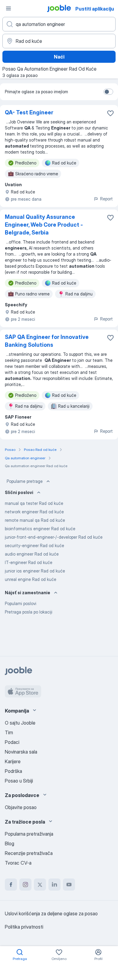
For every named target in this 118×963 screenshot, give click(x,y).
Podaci (12, 742)
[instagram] (25, 884)
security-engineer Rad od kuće (34, 545)
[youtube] (69, 884)
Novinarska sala (21, 752)
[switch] (108, 92)
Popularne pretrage (25, 481)
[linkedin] (54, 884)
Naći (59, 57)
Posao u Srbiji (19, 781)
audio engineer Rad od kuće (32, 553)
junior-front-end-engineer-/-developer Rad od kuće (54, 537)
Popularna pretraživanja (29, 834)
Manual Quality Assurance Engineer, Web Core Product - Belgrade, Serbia (44, 225)
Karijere (13, 761)
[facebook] (11, 884)
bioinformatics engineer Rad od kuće (40, 528)
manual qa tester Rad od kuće (34, 503)
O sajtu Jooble (20, 723)
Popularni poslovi (20, 603)
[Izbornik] (8, 8)
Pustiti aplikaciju (94, 9)
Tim (9, 732)
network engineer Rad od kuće (34, 511)
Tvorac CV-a (18, 863)
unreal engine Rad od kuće (30, 579)
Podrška (13, 771)
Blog (9, 843)
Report (106, 198)
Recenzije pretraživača (29, 853)
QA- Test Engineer (29, 112)
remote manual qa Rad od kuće (35, 520)
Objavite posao (21, 807)
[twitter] (40, 884)
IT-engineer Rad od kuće (28, 562)
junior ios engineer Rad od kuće (35, 570)
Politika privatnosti (24, 927)
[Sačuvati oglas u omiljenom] (110, 113)
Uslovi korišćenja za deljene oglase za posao (51, 913)
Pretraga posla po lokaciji (28, 611)
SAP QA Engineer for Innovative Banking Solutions (47, 341)
